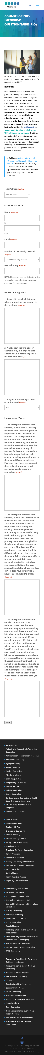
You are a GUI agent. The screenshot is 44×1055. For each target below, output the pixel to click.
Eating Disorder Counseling (17, 842)
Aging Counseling (13, 763)
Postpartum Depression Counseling (20, 947)
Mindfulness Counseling (16, 918)
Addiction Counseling (15, 759)
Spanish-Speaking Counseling (18, 984)
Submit (8, 722)
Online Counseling (13, 922)
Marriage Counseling (14, 914)
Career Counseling (13, 794)
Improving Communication (17, 881)
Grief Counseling (13, 869)
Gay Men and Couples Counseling (20, 865)
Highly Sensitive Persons (16, 877)
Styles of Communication (16, 995)
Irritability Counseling (15, 892)
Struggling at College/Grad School (20, 999)
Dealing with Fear (13, 827)
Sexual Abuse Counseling (16, 976)
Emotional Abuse (13, 846)
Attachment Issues (13, 775)
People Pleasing (12, 926)
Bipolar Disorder (13, 786)
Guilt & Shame (12, 873)
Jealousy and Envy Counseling (18, 896)
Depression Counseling (15, 831)
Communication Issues (15, 811)
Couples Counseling (14, 823)
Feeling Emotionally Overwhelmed (20, 861)
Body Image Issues (13, 779)
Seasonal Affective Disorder (17, 972)
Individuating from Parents (17, 888)
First (6, 223)
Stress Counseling (13, 991)
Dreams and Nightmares (16, 838)
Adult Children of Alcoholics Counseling (22, 756)
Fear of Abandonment (15, 858)
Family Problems (13, 854)
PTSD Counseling (13, 951)
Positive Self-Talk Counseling (18, 943)
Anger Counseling (13, 767)
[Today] (29, 194)
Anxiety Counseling (14, 771)
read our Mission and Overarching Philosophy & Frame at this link (22, 161)
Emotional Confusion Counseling (19, 850)
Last (6, 233)
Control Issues (12, 819)
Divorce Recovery (13, 835)
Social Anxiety (11, 980)
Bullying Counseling (14, 790)
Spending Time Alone (15, 988)
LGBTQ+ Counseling (14, 910)
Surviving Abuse (12, 1003)
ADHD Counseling (13, 745)
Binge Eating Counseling (16, 782)
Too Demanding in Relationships (19, 1017)
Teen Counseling (13, 1007)
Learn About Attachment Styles (18, 900)
